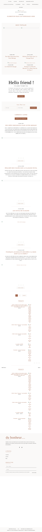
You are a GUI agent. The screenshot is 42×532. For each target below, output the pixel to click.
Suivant (24, 295)
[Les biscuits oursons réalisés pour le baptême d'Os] (38, 484)
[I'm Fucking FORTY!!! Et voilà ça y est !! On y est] (4, 492)
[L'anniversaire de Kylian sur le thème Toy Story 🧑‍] (29, 486)
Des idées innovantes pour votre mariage (21, 125)
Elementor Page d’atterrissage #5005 (21, 16)
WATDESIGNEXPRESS (31, 530)
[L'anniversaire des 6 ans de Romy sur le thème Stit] (21, 486)
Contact (7, 456)
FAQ (6, 458)
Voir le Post (20, 203)
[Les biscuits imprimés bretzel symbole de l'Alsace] (12, 489)
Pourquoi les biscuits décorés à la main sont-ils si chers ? (30, 68)
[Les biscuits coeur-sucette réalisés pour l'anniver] (4, 517)
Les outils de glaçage (10, 66)
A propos (7, 454)
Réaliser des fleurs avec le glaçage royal (21, 168)
